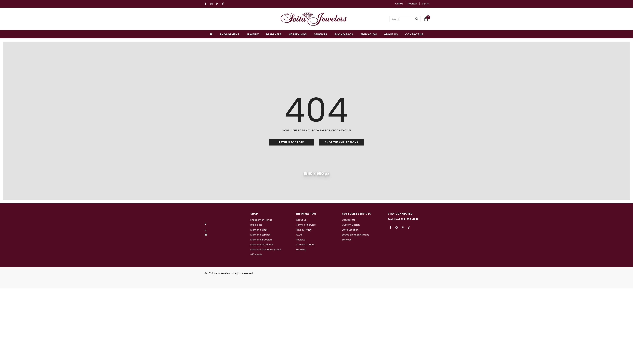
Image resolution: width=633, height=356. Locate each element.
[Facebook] (207, 4)
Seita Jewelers (222, 273)
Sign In (425, 3)
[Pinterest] (218, 4)
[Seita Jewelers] (314, 19)
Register (412, 3)
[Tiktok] (224, 4)
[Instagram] (212, 4)
